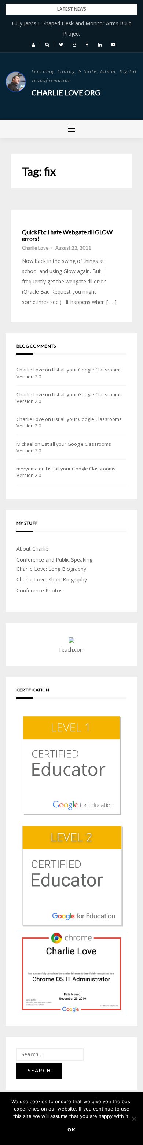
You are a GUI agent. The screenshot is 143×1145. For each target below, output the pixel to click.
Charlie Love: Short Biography (51, 579)
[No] (134, 1118)
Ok (71, 1130)
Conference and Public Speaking (54, 559)
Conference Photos (39, 590)
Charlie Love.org (66, 92)
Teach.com (71, 649)
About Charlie (32, 548)
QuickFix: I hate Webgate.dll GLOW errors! (67, 235)
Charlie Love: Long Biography (51, 568)
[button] (33, 45)
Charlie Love (35, 248)
